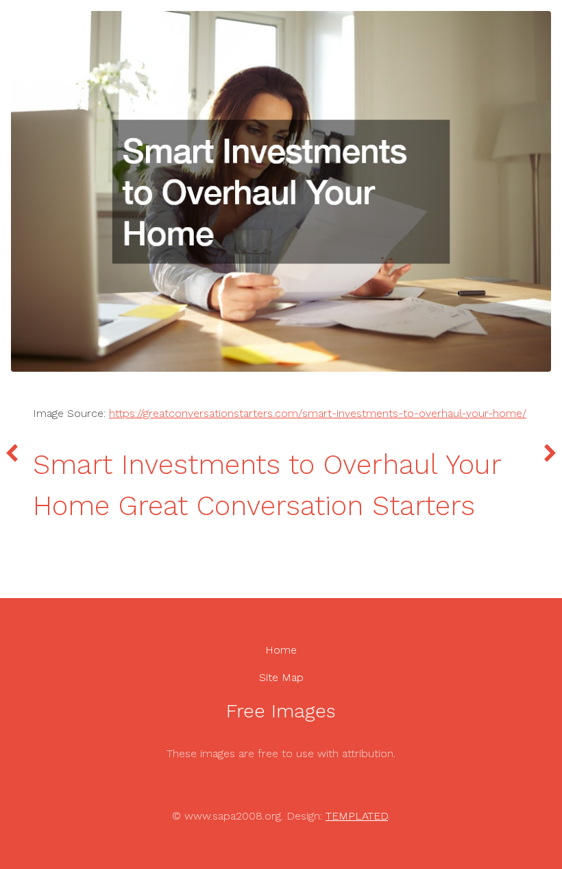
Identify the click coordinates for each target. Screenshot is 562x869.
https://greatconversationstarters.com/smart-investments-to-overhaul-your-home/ (317, 413)
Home (281, 649)
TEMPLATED (357, 815)
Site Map (281, 677)
